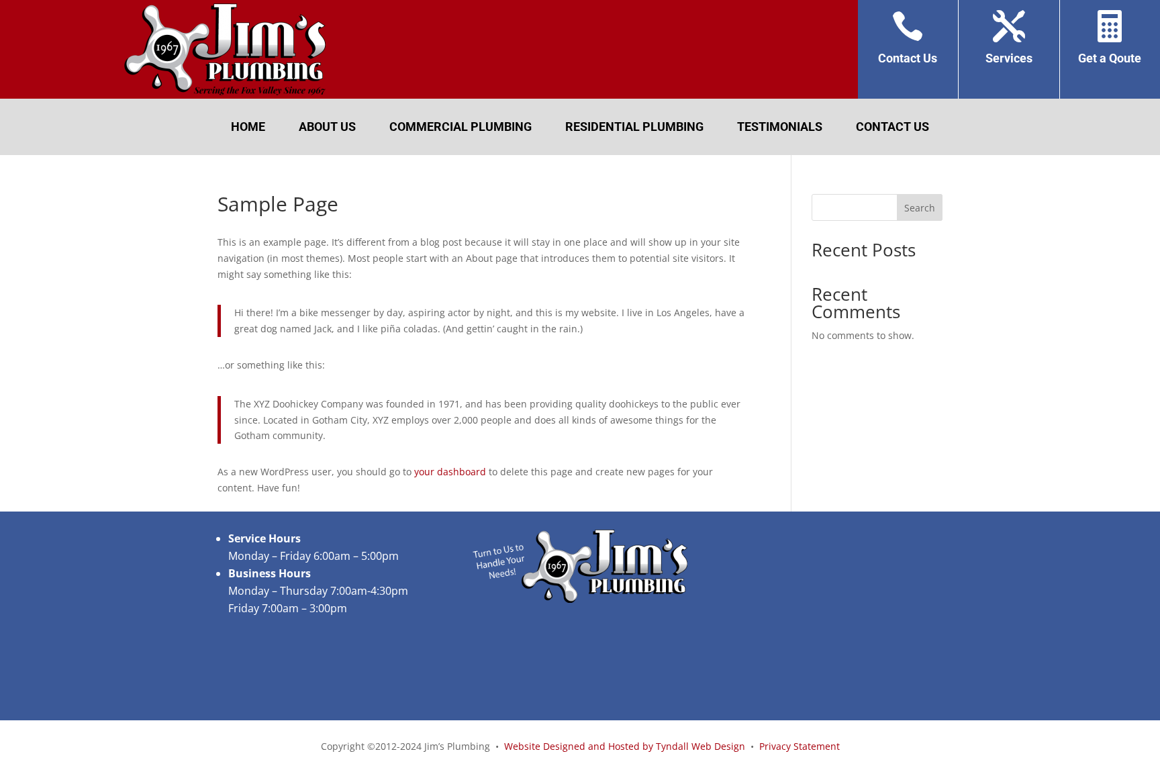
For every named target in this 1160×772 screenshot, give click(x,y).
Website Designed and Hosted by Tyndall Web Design (624, 746)
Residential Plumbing (634, 128)
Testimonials (779, 128)
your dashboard (450, 471)
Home (248, 128)
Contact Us (892, 128)
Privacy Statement (799, 746)
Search (919, 207)
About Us (327, 128)
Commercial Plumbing (460, 128)
